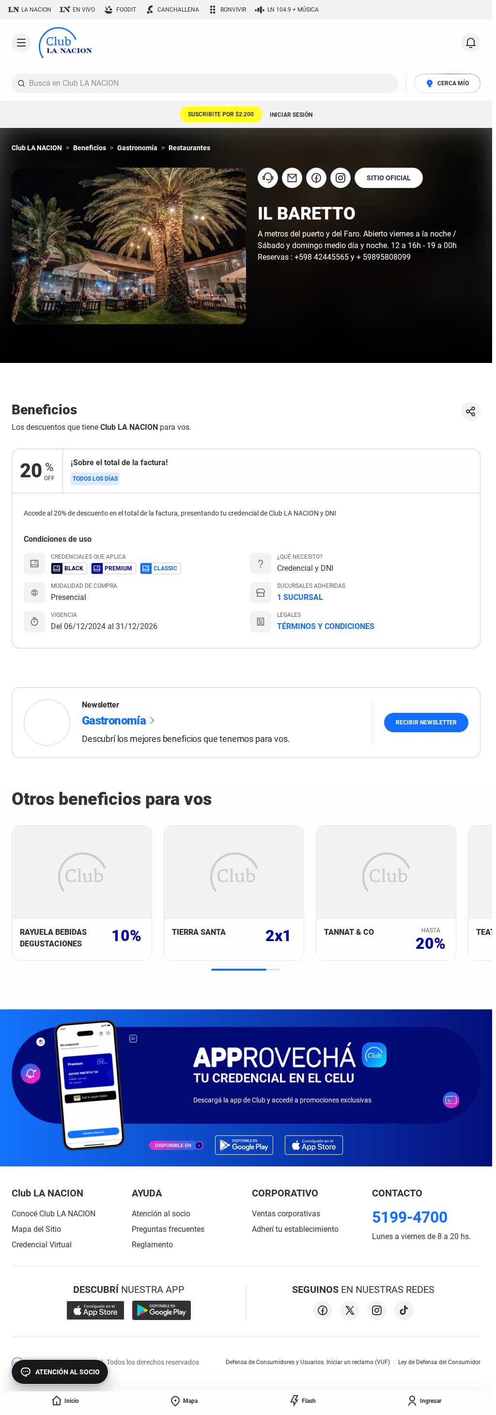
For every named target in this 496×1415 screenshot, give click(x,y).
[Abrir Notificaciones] (470, 42)
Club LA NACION (37, 148)
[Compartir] (470, 411)
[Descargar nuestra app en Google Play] (161, 1310)
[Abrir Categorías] (21, 42)
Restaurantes (189, 148)
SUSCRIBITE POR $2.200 (221, 114)
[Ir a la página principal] (65, 42)
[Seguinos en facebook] (322, 1310)
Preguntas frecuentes (168, 1229)
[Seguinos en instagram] (377, 1310)
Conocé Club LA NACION (53, 1213)
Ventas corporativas (286, 1213)
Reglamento (152, 1244)
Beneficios (89, 148)
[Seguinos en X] (349, 1310)
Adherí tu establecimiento (295, 1229)
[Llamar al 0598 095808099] (268, 178)
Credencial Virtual (42, 1244)
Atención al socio (161, 1213)
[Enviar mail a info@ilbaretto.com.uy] (292, 178)
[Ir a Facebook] (316, 178)
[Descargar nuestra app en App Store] (95, 1310)
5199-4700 (410, 1217)
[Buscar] (21, 83)
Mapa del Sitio (36, 1229)
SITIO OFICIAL (389, 178)
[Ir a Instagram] (340, 178)
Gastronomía (137, 148)
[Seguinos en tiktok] (404, 1310)
